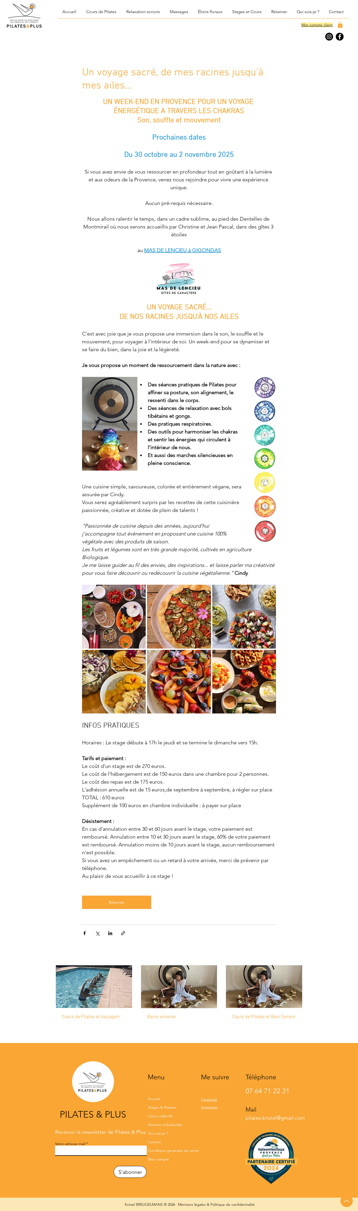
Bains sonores (161, 1017)
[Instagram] (329, 37)
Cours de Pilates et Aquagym (91, 1017)
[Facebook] (340, 37)
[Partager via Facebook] (84, 933)
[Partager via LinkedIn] (110, 933)
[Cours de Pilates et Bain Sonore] (264, 986)
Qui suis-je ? (158, 1133)
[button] (143, 11)
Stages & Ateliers (162, 1107)
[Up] (346, 1201)
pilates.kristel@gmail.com (275, 1118)
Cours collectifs (160, 1116)
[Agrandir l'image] (114, 616)
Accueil (154, 1098)
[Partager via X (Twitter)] (97, 933)
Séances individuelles (165, 1124)
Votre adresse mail (70, 1144)
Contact (154, 1142)
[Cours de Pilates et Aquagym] (94, 986)
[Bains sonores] (179, 986)
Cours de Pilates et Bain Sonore (263, 1017)
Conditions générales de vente (169, 1150)
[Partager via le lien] (123, 933)
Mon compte (158, 1159)
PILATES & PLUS (93, 1114)
